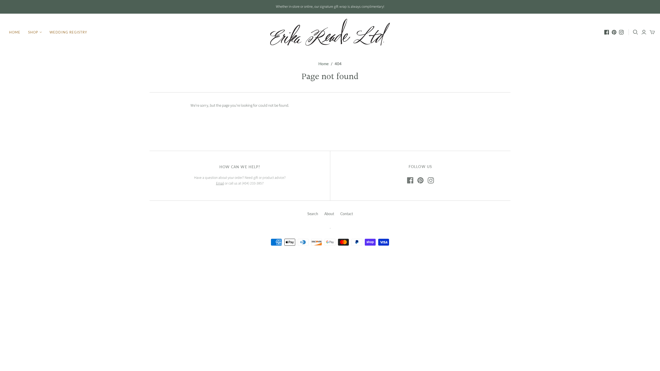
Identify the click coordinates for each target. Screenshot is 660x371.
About (329, 214)
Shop (33, 32)
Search (312, 214)
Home (14, 32)
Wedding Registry (68, 32)
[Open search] (635, 32)
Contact (346, 214)
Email (220, 183)
